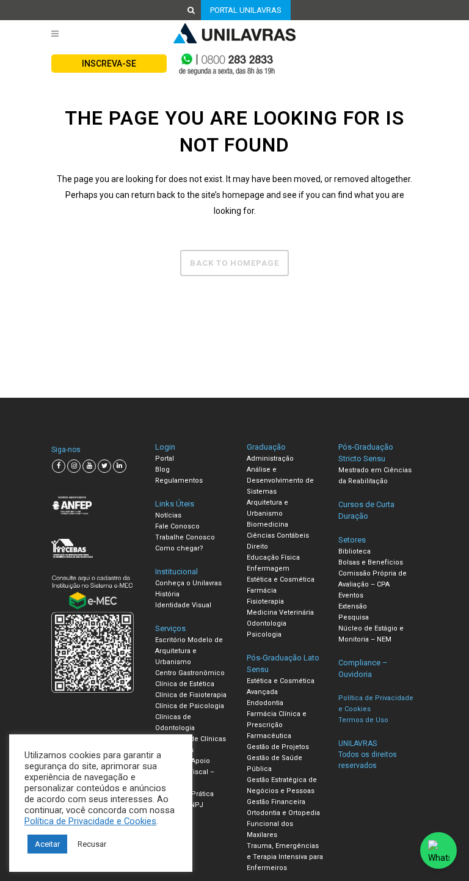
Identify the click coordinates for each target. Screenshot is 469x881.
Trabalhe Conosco (185, 537)
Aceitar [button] (47, 844)
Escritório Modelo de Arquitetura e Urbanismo (189, 651)
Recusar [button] (92, 844)
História (167, 594)
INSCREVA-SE (109, 63)
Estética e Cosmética (280, 579)
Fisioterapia (265, 601)
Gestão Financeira (276, 802)
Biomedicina (267, 524)
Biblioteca (354, 551)
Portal (164, 458)
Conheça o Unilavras (188, 583)
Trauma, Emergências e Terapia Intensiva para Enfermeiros (285, 857)
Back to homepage (234, 263)
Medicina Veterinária (280, 612)
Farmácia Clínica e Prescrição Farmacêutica (277, 725)
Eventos (350, 595)
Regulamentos (179, 480)
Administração (270, 458)
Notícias (168, 515)
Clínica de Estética (184, 684)
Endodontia (265, 703)
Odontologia (266, 623)
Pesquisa (353, 617)
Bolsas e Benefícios (370, 562)
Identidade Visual (183, 605)
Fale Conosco (177, 526)
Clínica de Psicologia (189, 706)
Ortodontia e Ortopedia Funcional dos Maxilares (283, 824)
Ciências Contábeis (278, 535)
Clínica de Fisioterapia (191, 695)
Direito (257, 546)
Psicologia (264, 634)
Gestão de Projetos (278, 747)
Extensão (352, 606)
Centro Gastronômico (190, 673)
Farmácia (262, 590)
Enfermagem (268, 568)
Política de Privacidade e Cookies (90, 821)
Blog (162, 469)
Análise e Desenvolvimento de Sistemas (280, 480)
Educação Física (273, 557)
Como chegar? (179, 548)
